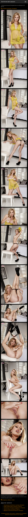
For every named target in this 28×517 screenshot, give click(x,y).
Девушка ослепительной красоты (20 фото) (13, 510)
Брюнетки (7, 514)
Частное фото (12, 513)
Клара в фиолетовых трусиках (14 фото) (13, 506)
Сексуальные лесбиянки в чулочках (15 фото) (14, 505)
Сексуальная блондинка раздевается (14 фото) (14, 507)
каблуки (9, 499)
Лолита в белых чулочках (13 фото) (12, 509)
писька (12, 499)
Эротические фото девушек (8, 1)
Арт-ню (17, 514)
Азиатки (21, 514)
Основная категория (6, 8)
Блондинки (14, 8)
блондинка (4, 499)
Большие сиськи (13, 514)
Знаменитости (18, 513)
